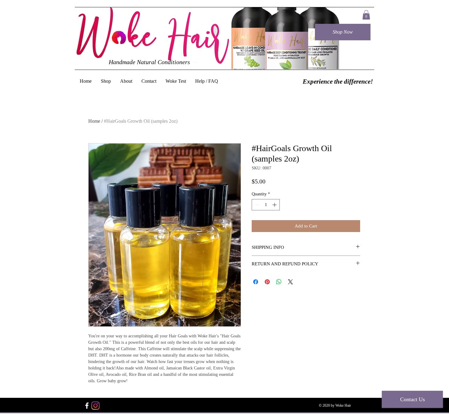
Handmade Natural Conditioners (149, 62)
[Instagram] (95, 405)
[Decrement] (256, 204)
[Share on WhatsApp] (279, 281)
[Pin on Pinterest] (267, 281)
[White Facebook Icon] (87, 405)
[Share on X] (290, 281)
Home (94, 121)
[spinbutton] (265, 204)
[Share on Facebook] (255, 281)
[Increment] (275, 204)
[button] (366, 15)
